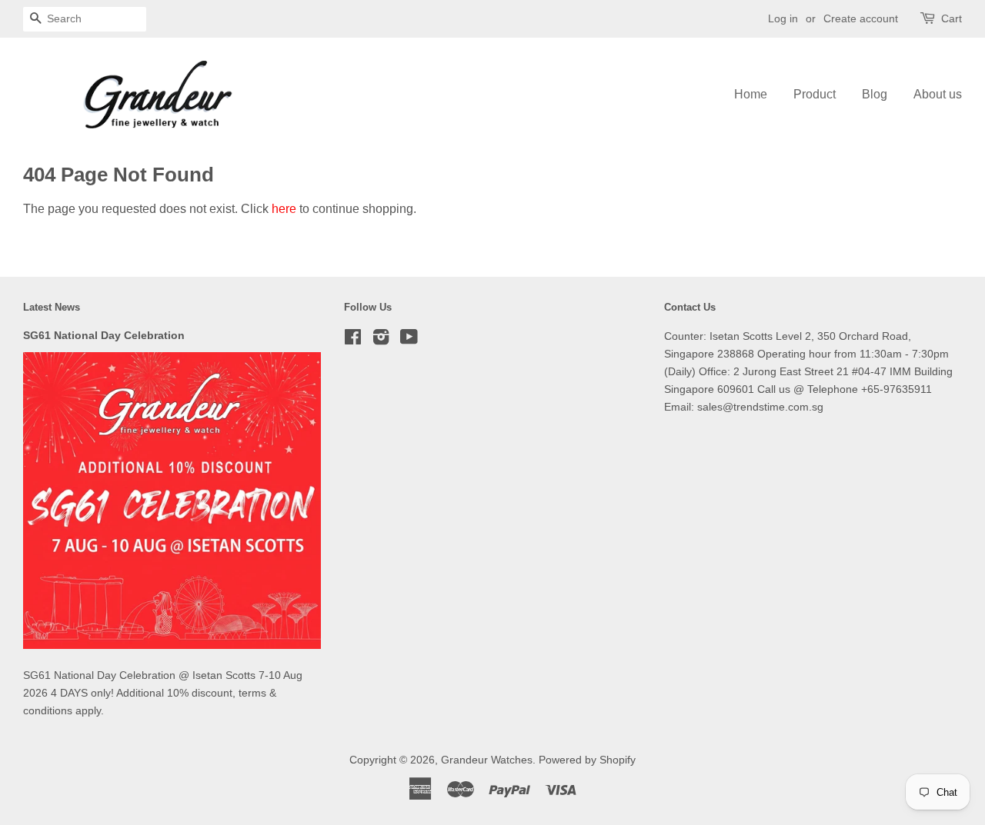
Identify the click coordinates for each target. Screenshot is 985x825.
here (284, 208)
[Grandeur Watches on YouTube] (409, 340)
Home (750, 94)
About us (937, 94)
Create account (860, 18)
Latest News (51, 307)
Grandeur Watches (487, 760)
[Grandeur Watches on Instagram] (380, 340)
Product (814, 94)
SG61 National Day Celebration (104, 335)
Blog (874, 94)
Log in (783, 18)
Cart (951, 18)
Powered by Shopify (587, 760)
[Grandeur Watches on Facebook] (353, 340)
